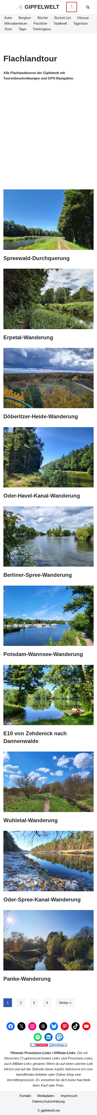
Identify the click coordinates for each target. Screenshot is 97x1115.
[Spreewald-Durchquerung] (48, 219)
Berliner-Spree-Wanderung (37, 575)
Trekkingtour (42, 29)
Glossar (83, 18)
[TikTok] (76, 1026)
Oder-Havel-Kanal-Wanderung (41, 496)
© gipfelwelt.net (48, 1110)
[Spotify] (38, 1037)
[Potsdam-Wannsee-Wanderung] (48, 616)
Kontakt (25, 1096)
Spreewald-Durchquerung (36, 258)
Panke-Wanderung (27, 979)
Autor (8, 18)
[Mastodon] (59, 1037)
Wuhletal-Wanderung (30, 820)
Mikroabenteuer (15, 23)
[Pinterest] (65, 1026)
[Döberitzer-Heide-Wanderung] (48, 378)
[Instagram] (32, 1026)
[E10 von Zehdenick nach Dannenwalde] (48, 695)
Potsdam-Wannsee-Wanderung (43, 654)
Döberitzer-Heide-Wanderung (40, 416)
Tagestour (80, 23)
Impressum (69, 1096)
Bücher (42, 18)
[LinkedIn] (48, 1037)
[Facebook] (11, 1026)
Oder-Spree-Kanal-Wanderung (42, 899)
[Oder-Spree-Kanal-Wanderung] (48, 861)
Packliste (40, 23)
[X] (21, 1026)
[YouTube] (86, 1026)
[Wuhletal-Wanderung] (48, 782)
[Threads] (43, 1026)
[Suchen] (88, 7)
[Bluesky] (54, 1026)
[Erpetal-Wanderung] (48, 299)
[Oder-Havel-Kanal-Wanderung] (48, 457)
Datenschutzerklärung (48, 1101)
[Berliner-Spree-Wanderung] (48, 536)
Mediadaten (45, 1096)
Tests (8, 29)
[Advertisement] (48, 138)
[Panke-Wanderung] (48, 940)
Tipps (22, 29)
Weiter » (65, 1003)
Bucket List (62, 18)
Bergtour (24, 18)
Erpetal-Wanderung (28, 337)
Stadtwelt (60, 23)
